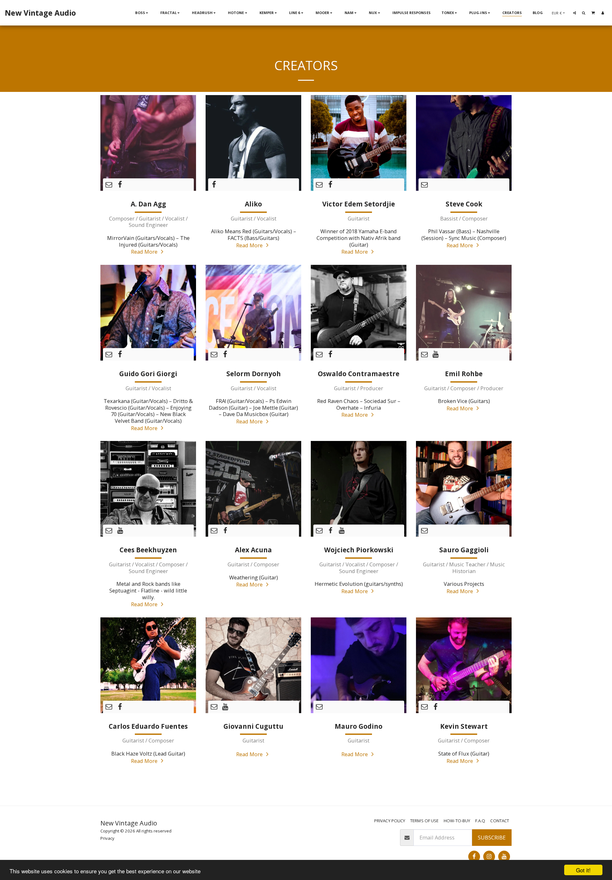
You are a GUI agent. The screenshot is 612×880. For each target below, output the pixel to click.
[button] (574, 13)
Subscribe (492, 837)
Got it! (583, 870)
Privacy (107, 838)
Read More (145, 251)
